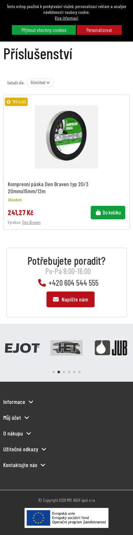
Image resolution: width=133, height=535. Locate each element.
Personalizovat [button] (99, 30)
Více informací (66, 18)
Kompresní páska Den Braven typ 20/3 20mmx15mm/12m (48, 187)
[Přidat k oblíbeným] (123, 105)
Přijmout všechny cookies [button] (44, 30)
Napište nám (74, 299)
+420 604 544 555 (73, 282)
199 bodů (19, 101)
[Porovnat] (123, 116)
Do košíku (112, 212)
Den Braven (31, 222)
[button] (53, 372)
